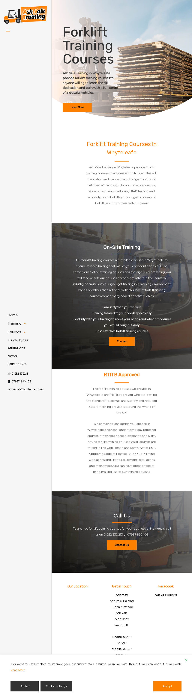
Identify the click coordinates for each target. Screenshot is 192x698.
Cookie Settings (56, 686)
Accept (167, 686)
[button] (8, 30)
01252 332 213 (113, 534)
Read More (17, 670)
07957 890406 (137, 534)
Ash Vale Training (166, 594)
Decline (25, 686)
